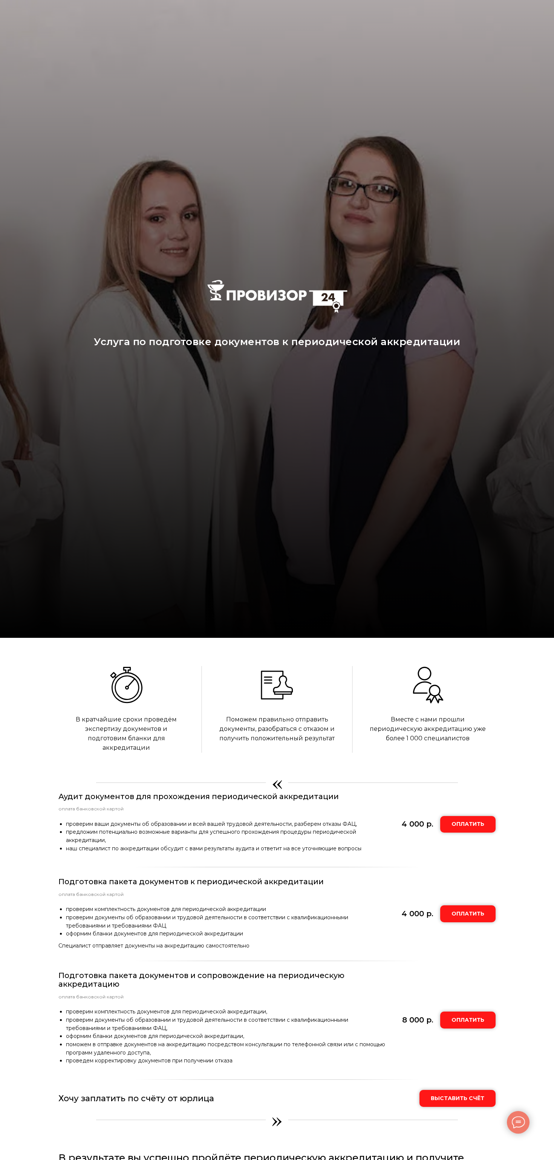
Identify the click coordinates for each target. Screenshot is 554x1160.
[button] (457, 1098)
